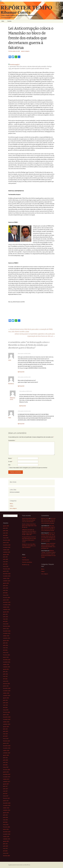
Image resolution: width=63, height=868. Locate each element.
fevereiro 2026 (6, 540)
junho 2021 (5, 674)
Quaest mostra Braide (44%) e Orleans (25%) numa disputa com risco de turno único (29, 520)
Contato (9, 21)
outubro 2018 (6, 750)
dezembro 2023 (6, 602)
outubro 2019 (6, 721)
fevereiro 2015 (6, 855)
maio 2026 (5, 533)
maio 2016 (5, 819)
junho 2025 (5, 559)
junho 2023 (5, 616)
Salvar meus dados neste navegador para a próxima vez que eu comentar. (28, 467)
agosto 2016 (6, 812)
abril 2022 (5, 650)
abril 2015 (5, 851)
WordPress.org (25, 564)
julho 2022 (5, 643)
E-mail (10, 461)
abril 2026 (5, 535)
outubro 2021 (6, 664)
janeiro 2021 (6, 686)
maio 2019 (5, 733)
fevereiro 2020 (6, 712)
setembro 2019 (6, 724)
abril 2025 (5, 564)
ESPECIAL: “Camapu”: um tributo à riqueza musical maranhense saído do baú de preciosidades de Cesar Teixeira (48, 554)
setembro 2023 (6, 609)
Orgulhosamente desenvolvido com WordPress (19, 865)
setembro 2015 (6, 839)
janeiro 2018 (6, 772)
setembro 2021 (6, 666)
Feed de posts (25, 559)
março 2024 (5, 595)
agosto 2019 (6, 726)
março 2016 (5, 824)
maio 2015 (5, 848)
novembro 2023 (6, 604)
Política (11, 506)
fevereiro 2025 (6, 568)
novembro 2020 (6, 690)
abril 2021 (5, 678)
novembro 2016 (6, 805)
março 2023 (5, 623)
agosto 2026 (6, 525)
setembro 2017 (6, 781)
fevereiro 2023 (6, 626)
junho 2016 (5, 817)
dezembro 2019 (6, 717)
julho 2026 (5, 528)
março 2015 (5, 853)
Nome (10, 458)
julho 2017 (5, 786)
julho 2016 (5, 815)
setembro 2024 (6, 580)
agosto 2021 (6, 669)
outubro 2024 (6, 578)
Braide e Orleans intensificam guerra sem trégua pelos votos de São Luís (29, 525)
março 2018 (5, 767)
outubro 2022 (6, 635)
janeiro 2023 (6, 628)
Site (9, 464)
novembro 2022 (6, 633)
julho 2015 (5, 843)
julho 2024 (5, 585)
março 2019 (5, 738)
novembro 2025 (6, 547)
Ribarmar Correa (45, 518)
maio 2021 (5, 676)
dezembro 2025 (6, 545)
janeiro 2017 (6, 800)
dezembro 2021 (6, 659)
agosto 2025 (6, 554)
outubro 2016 (6, 807)
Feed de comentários (27, 562)
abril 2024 (5, 592)
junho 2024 (5, 588)
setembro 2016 (6, 810)
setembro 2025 (6, 552)
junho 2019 (5, 731)
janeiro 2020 (6, 714)
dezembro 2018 (6, 745)
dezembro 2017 (6, 774)
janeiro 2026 (6, 542)
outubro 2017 (6, 779)
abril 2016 (5, 822)
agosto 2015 (6, 841)
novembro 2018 (6, 748)
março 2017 (5, 796)
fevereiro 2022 (6, 655)
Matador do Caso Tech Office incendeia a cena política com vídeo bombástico (29, 545)
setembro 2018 (6, 753)
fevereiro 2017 (6, 798)
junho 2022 (5, 645)
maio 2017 (5, 791)
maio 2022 (5, 647)
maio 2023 (5, 619)
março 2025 (5, 566)
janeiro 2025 (6, 571)
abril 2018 (5, 764)
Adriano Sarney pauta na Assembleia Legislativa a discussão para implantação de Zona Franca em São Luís (35, 335)
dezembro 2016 (6, 803)
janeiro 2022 (6, 657)
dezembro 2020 (6, 688)
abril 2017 (5, 793)
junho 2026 (5, 530)
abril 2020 (5, 707)
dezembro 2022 (6, 631)
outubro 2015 (6, 836)
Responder (21, 371)
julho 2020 (5, 700)
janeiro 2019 (6, 743)
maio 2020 (5, 705)
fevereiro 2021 (6, 683)
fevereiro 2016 (6, 827)
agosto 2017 (6, 784)
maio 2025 (5, 561)
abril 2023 (5, 621)
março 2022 (5, 652)
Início (3, 21)
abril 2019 (5, 736)
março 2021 (5, 681)
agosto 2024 (6, 583)
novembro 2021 (6, 662)
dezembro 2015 (6, 831)
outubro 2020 (6, 693)
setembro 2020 (6, 695)
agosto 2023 (6, 612)
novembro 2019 (6, 719)
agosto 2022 (6, 640)
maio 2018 (5, 762)
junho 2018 (5, 760)
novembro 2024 (6, 576)
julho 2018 (5, 757)
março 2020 (5, 709)
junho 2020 (5, 702)
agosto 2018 (6, 755)
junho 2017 (5, 788)
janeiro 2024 (6, 600)
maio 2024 (5, 590)
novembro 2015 (6, 834)
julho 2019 (5, 729)
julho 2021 (5, 671)
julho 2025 (5, 557)
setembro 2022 (6, 638)
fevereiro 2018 (6, 769)
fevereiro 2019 (6, 741)
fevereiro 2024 (6, 597)
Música (11, 503)
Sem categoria (26, 51)
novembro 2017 (6, 776)
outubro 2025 (6, 549)
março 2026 (5, 537)
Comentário (11, 440)
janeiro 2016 (6, 829)
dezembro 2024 (6, 573)
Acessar (24, 557)
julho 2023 (5, 614)
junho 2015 (5, 846)
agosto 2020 (6, 698)
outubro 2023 (6, 607)
